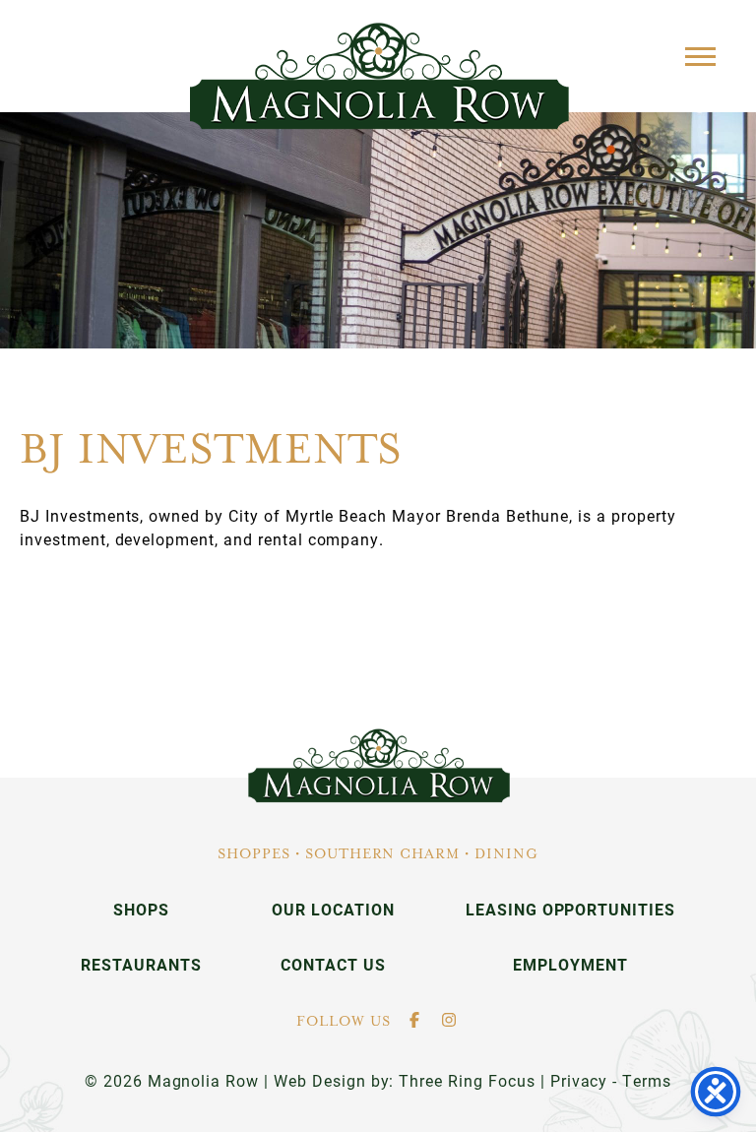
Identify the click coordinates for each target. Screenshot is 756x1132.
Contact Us (333, 964)
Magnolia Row (378, 76)
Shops (141, 909)
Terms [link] (646, 1080)
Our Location (333, 909)
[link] (378, 765)
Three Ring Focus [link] (467, 1080)
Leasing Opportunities (570, 909)
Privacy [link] (579, 1080)
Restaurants (141, 964)
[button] (700, 56)
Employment (570, 964)
